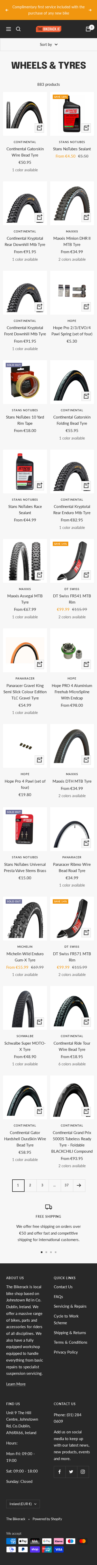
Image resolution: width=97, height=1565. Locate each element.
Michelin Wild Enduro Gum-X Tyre (25, 950)
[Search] (18, 23)
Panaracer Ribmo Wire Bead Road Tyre (72, 861)
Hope (72, 314)
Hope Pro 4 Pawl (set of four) (25, 778)
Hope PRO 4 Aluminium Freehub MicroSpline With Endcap (72, 685)
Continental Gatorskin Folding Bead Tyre (72, 414)
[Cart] (88, 23)
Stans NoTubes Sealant (72, 142)
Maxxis (72, 225)
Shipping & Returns (70, 1326)
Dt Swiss (71, 583)
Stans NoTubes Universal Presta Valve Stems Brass (25, 861)
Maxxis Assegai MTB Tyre (25, 592)
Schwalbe (25, 1030)
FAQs (58, 1290)
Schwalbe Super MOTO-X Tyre (25, 1040)
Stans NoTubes (72, 136)
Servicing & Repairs (70, 1300)
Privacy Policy (66, 1345)
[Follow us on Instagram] (83, 1465)
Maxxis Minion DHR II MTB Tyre (72, 235)
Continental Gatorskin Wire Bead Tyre (25, 145)
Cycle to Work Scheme (66, 1313)
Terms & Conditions (70, 1336)
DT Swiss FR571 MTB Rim (72, 950)
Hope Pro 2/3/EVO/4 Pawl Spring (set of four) (71, 324)
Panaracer (25, 672)
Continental (25, 136)
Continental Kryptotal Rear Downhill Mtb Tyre (25, 235)
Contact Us (63, 1280)
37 (67, 1179)
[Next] (79, 1179)
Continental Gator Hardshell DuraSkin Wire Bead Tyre (25, 1132)
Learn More (16, 1377)
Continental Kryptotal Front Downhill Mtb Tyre (25, 324)
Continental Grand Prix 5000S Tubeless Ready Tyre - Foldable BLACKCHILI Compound (72, 1135)
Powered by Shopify (47, 1513)
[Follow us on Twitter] (71, 1465)
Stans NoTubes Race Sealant (25, 503)
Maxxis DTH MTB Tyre (72, 775)
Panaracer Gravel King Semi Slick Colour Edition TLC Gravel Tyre (25, 685)
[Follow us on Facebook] (59, 1465)
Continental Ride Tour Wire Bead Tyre (72, 1040)
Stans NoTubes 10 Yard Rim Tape (25, 414)
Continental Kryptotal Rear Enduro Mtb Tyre (72, 503)
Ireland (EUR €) (21, 1498)
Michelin (25, 940)
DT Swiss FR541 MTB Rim (72, 592)
